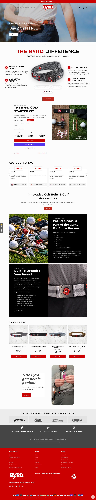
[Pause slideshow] (54, 44)
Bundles (37, 462)
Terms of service (48, 497)
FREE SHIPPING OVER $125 (48, 431)
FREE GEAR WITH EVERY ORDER (22, 431)
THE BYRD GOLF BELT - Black (38, 346)
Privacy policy (41, 497)
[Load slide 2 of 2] (47, 44)
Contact (11, 462)
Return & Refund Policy (32, 497)
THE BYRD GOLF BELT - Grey (18, 346)
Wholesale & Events (66, 467)
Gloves (37, 460)
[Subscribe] (59, 443)
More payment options (30, 148)
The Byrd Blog (12, 464)
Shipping (16, 122)
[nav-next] (86, 175)
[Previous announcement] (9, 1)
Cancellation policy (75, 497)
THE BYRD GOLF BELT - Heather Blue (58, 347)
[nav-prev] (9, 175)
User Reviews (64, 457)
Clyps (36, 457)
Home (10, 455)
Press (62, 464)
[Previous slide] (41, 44)
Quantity (16, 125)
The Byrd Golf (23, 497)
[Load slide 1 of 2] (45, 44)
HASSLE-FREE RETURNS (74, 431)
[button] (11, 7)
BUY (82, 34)
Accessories (38, 464)
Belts (36, 455)
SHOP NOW (19, 310)
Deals (36, 467)
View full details (41, 153)
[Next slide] (50, 44)
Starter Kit (63, 455)
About (10, 460)
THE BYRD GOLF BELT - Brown (77, 346)
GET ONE (26, 395)
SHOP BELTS (48, 99)
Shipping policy (57, 497)
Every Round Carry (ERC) (15, 467)
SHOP (48, 208)
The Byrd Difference (14, 457)
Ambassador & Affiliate (67, 462)
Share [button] (17, 153)
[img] (19, 168)
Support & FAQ (65, 460)
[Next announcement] (86, 1)
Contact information (66, 497)
